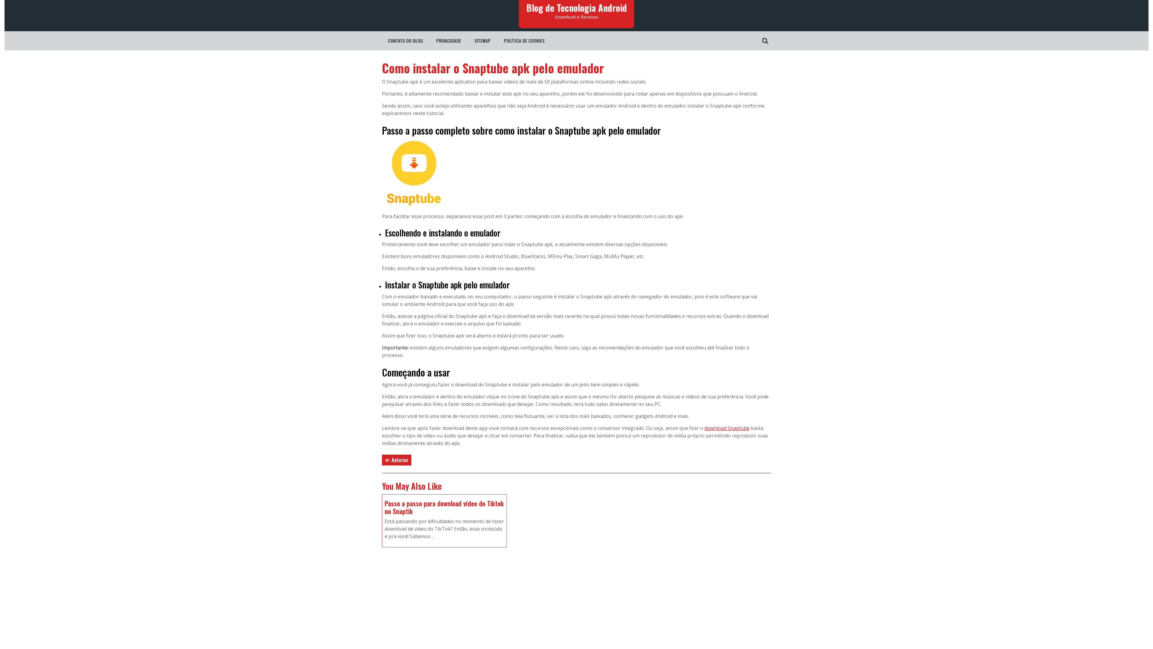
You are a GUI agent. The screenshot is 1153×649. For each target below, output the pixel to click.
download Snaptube (726, 428)
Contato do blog (405, 40)
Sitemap (482, 40)
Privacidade (448, 40)
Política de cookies (524, 40)
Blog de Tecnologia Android (576, 7)
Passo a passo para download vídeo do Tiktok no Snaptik (444, 507)
